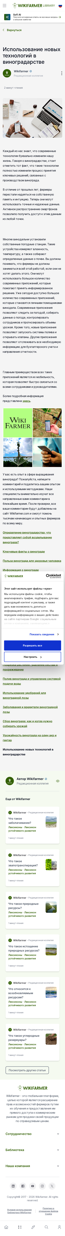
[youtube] (32, 1186)
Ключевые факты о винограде (24, 551)
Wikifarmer (21, 71)
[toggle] (4, 5)
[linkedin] (13, 1186)
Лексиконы (15, 827)
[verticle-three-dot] (61, 73)
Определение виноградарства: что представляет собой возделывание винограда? (27, 537)
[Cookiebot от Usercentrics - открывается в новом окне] (46, 576)
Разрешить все (32, 645)
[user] (59, 1227)
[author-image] (10, 781)
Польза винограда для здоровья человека (32, 561)
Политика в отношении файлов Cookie (48, 1211)
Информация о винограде (21, 570)
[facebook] (22, 1186)
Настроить (30, 656)
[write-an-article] (33, 1227)
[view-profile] (57, 781)
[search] (46, 1227)
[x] (52, 1186)
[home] (6, 1227)
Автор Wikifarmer (30, 779)
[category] (20, 1227)
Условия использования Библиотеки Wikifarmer (19, 1211)
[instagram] (42, 1186)
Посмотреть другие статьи (27, 1070)
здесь (26, 401)
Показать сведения (42, 634)
